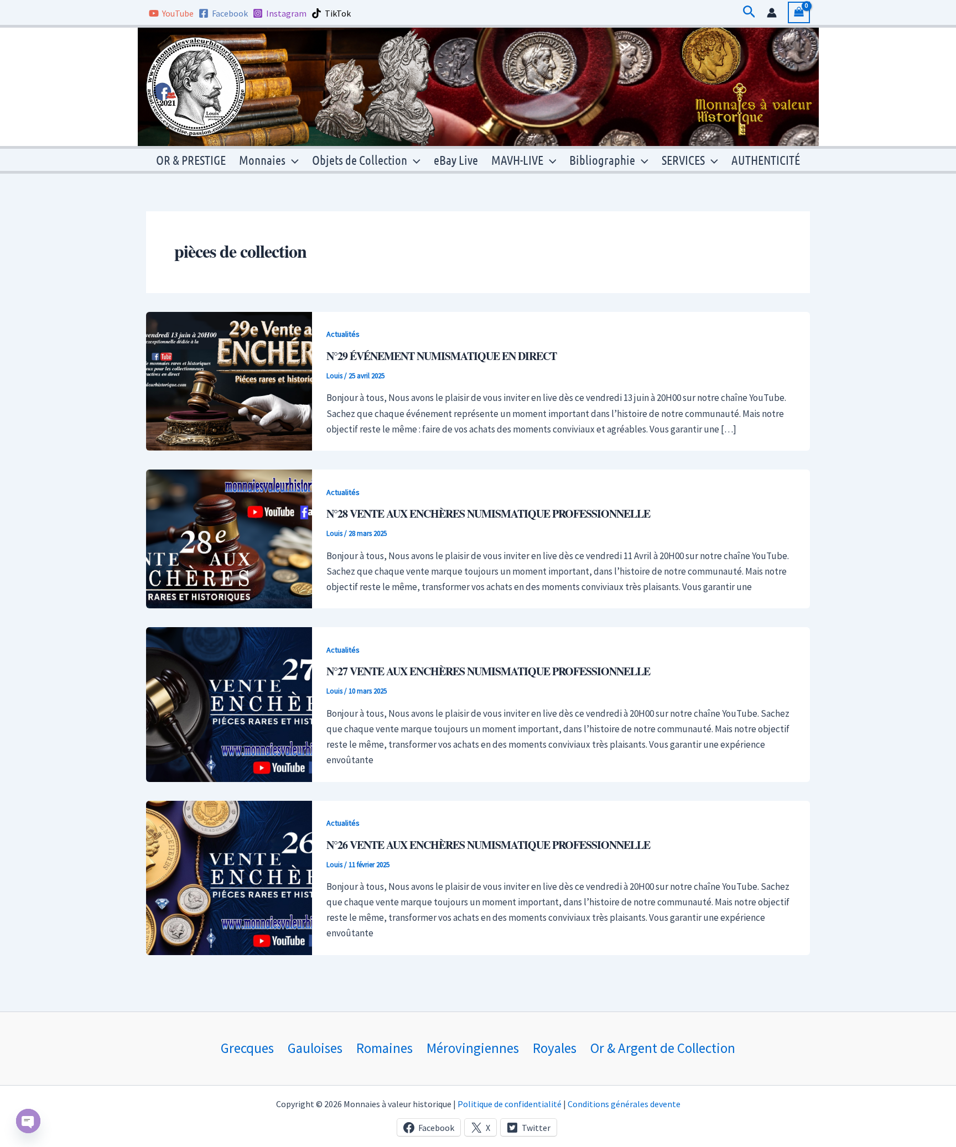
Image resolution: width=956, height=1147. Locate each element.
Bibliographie (602, 160)
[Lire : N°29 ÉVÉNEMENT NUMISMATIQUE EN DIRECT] (229, 380)
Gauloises (315, 1048)
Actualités (343, 334)
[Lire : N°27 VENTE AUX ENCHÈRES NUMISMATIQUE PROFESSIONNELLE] (229, 703)
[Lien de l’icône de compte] (772, 13)
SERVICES (683, 160)
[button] (749, 12)
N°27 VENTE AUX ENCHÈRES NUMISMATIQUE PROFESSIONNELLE (488, 671)
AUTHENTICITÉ (765, 160)
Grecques (247, 1048)
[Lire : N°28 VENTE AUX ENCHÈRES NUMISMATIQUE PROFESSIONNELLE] (229, 538)
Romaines (384, 1048)
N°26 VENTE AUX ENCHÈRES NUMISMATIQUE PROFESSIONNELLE (488, 845)
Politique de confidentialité (510, 1103)
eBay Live (456, 160)
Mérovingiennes (473, 1048)
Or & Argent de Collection (662, 1048)
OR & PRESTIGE (191, 160)
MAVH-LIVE (517, 160)
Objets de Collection (359, 160)
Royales (554, 1048)
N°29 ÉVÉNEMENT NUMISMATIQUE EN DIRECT (441, 356)
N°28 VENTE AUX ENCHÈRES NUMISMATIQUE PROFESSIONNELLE (488, 513)
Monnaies (262, 160)
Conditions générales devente (624, 1103)
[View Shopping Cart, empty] (799, 12)
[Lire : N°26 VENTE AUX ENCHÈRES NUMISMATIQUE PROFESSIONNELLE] (229, 876)
